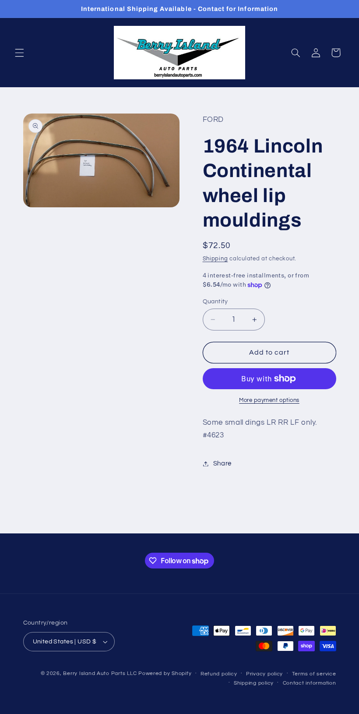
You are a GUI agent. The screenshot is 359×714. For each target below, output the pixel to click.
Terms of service (314, 673)
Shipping (215, 259)
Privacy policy (264, 673)
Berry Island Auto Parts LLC (100, 673)
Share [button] (222, 463)
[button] (19, 53)
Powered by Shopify (164, 673)
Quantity (215, 301)
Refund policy (219, 673)
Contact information (309, 683)
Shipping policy (254, 683)
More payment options (269, 400)
